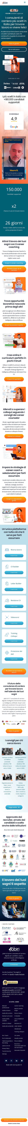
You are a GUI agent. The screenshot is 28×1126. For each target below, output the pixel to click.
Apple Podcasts (19, 974)
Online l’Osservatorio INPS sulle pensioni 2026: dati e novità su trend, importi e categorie (20, 789)
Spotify (12, 974)
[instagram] (11, 1061)
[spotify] (22, 1061)
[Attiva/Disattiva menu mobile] (25, 2)
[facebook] (6, 1061)
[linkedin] (16, 1061)
